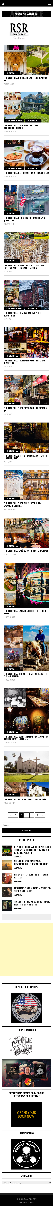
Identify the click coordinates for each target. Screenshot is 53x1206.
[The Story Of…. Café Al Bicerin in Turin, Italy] (26, 533)
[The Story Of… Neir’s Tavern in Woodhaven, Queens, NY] (26, 200)
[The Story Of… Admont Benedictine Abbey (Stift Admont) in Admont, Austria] (26, 247)
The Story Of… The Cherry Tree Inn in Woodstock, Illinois (22, 126)
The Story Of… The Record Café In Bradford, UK (25, 409)
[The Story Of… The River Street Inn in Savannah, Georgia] (26, 485)
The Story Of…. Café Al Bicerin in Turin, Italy (26, 550)
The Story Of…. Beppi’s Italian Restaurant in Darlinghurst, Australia (26, 738)
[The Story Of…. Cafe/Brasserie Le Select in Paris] (26, 585)
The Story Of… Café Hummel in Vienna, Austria (26, 173)
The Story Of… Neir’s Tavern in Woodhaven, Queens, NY (24, 219)
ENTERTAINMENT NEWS (14, 120)
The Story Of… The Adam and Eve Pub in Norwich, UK (23, 314)
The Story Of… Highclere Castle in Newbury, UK (25, 79)
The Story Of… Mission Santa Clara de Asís (25, 799)
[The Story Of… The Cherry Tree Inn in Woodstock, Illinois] (26, 107)
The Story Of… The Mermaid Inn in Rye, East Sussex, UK (25, 362)
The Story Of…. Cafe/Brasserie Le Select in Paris (25, 612)
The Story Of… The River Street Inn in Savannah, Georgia (22, 504)
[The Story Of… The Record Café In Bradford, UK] (26, 390)
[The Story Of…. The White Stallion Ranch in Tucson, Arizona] (26, 648)
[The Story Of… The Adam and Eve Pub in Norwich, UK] (26, 295)
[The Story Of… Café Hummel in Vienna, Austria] (26, 155)
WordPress (30, 1202)
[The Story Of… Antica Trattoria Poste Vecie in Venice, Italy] (26, 438)
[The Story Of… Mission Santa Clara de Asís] (26, 774)
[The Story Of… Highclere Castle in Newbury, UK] (26, 60)
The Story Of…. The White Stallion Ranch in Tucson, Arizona (25, 675)
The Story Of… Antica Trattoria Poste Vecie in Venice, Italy (25, 457)
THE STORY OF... (12, 73)
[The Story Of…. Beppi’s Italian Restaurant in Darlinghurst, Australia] (26, 711)
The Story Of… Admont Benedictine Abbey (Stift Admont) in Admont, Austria (24, 267)
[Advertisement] (26, 949)
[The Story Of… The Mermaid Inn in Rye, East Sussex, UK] (26, 342)
